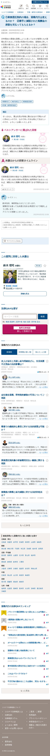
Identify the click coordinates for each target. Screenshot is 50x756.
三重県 (21, 562)
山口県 (15, 575)
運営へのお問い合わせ (14, 728)
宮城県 (21, 542)
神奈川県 (10, 549)
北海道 (3, 542)
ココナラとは (10, 722)
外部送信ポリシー (36, 722)
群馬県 (40, 549)
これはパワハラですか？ (17, 674)
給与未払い (16, 101)
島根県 (27, 575)
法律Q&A (8, 715)
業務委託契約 (28, 101)
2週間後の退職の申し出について (21, 620)
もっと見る (25, 691)
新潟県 (3, 555)
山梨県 (15, 555)
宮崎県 (33, 588)
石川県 (21, 555)
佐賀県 (9, 588)
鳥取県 (21, 575)
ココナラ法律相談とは (14, 712)
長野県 (9, 555)
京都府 (15, 568)
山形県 (33, 542)
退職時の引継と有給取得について (21, 650)
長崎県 (15, 588)
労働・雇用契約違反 (9, 105)
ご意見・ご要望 (35, 712)
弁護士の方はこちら (40, 2)
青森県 (9, 542)
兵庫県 (9, 568)
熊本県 (21, 588)
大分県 (27, 588)
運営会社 (8, 741)
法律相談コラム (11, 718)
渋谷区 (22, 139)
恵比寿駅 (9, 288)
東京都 (16, 139)
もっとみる (25, 525)
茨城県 (29, 549)
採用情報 (8, 745)
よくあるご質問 (11, 725)
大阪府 (3, 568)
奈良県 (27, 568)
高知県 (15, 582)
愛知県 (3, 562)
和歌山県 (34, 568)
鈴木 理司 (18, 136)
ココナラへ (6, 2)
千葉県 (17, 549)
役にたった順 (40, 352)
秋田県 (27, 542)
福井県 (33, 555)
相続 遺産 (26, 322)
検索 (43, 316)
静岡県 (9, 562)
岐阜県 (15, 562)
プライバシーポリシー (38, 718)
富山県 (27, 555)
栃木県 (34, 549)
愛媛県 (9, 582)
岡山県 (9, 575)
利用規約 (32, 715)
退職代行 (6, 101)
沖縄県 (3, 591)
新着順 (9, 352)
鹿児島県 (40, 588)
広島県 (3, 575)
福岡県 (3, 588)
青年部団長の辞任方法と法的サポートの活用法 (26, 666)
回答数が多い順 (25, 352)
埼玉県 (23, 549)
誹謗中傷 (19, 322)
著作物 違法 (35, 322)
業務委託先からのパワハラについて (22, 658)
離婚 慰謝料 (10, 322)
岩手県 (15, 542)
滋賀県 (21, 568)
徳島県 (21, 582)
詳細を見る (25, 294)
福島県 (39, 542)
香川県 (3, 582)
